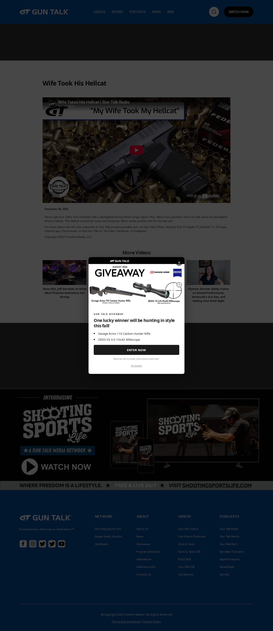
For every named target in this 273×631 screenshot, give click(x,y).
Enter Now (136, 350)
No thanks (136, 365)
